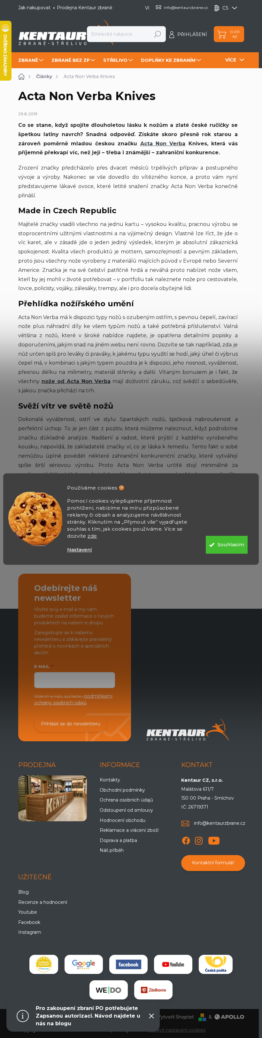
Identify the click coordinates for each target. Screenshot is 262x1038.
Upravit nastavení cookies (177, 1030)
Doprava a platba (118, 840)
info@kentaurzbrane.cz (219, 823)
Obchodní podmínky (122, 790)
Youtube (27, 912)
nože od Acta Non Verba (76, 381)
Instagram (29, 932)
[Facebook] (186, 839)
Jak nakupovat (34, 8)
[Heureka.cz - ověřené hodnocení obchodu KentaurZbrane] (44, 964)
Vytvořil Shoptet (176, 1017)
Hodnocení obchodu (122, 820)
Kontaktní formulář (213, 863)
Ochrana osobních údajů (126, 800)
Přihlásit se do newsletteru (70, 724)
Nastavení (79, 549)
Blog (23, 892)
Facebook (29, 922)
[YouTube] (214, 839)
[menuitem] (31, 60)
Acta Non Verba (163, 144)
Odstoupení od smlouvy (126, 810)
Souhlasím (231, 544)
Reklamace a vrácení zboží (129, 830)
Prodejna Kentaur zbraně (84, 8)
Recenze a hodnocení (42, 902)
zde (92, 536)
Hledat (157, 34)
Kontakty (110, 780)
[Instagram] (199, 839)
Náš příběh (112, 850)
